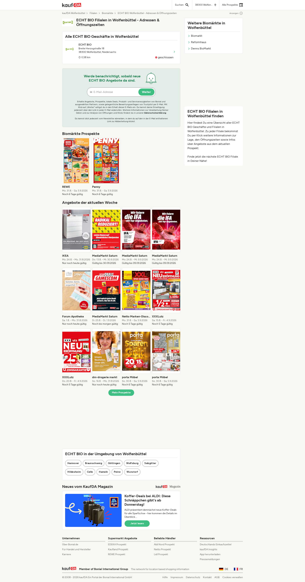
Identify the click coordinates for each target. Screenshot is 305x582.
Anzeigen (234, 13)
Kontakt (207, 577)
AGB (217, 577)
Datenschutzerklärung (155, 113)
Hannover (73, 463)
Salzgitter (150, 463)
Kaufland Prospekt (118, 549)
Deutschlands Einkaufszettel (215, 544)
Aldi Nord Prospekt (164, 544)
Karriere (66, 554)
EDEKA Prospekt (117, 544)
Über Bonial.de (70, 544)
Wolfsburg (132, 463)
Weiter (146, 92)
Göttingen (114, 463)
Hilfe (165, 577)
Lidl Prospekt (161, 554)
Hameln (103, 471)
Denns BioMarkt (201, 48)
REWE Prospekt (116, 554)
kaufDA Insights (208, 549)
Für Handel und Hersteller (76, 549)
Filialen (93, 13)
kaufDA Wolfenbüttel (73, 13)
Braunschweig (93, 463)
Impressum (177, 577)
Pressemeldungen (210, 559)
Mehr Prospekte (121, 392)
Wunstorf (132, 471)
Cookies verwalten (232, 577)
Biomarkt (196, 35)
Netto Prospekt (162, 549)
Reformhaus (198, 42)
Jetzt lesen (137, 523)
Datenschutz (193, 577)
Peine (117, 471)
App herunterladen (210, 554)
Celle (90, 471)
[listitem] (76, 167)
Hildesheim (74, 471)
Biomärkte (107, 13)
